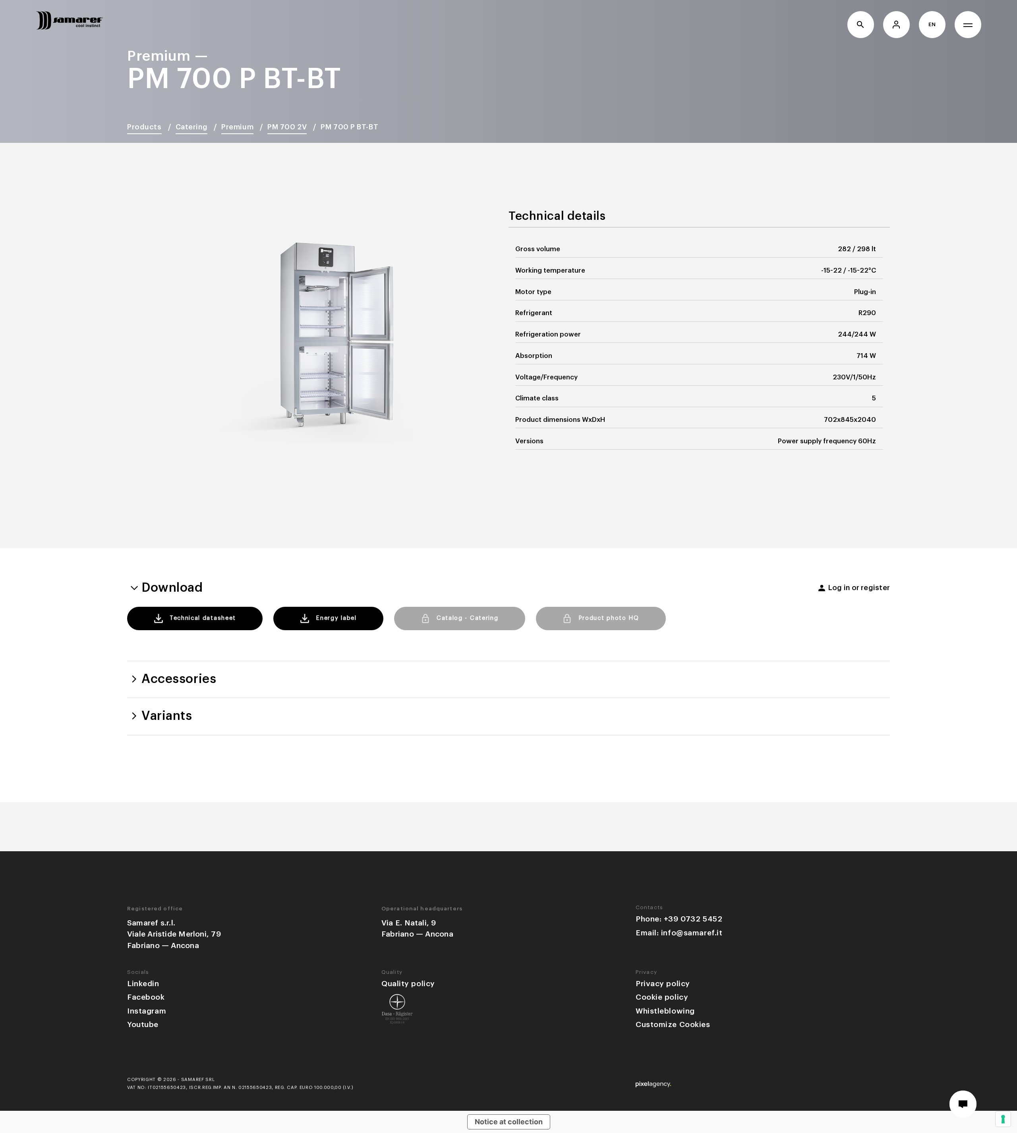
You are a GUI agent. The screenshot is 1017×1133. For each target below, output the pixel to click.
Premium (237, 127)
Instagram (146, 1011)
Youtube (143, 1024)
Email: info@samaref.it (679, 933)
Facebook (146, 997)
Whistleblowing (665, 1011)
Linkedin (143, 983)
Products (144, 127)
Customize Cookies (673, 1024)
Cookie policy (662, 997)
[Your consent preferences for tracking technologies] (1003, 1119)
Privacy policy (663, 983)
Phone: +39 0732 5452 (679, 919)
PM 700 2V (287, 127)
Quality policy (408, 983)
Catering (192, 127)
